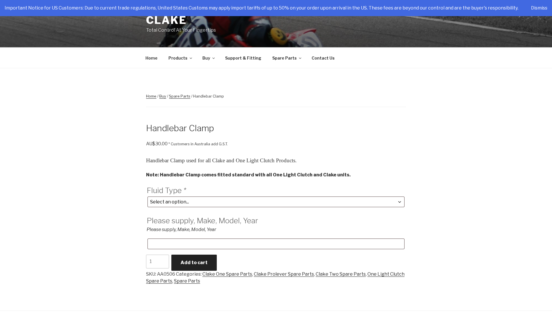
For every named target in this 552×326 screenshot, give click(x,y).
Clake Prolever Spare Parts (284, 274)
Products (177, 58)
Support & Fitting (243, 58)
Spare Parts (284, 58)
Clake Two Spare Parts (341, 274)
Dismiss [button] (539, 8)
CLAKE (166, 20)
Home (151, 58)
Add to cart (194, 262)
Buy (206, 58)
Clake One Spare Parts (227, 274)
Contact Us (323, 58)
